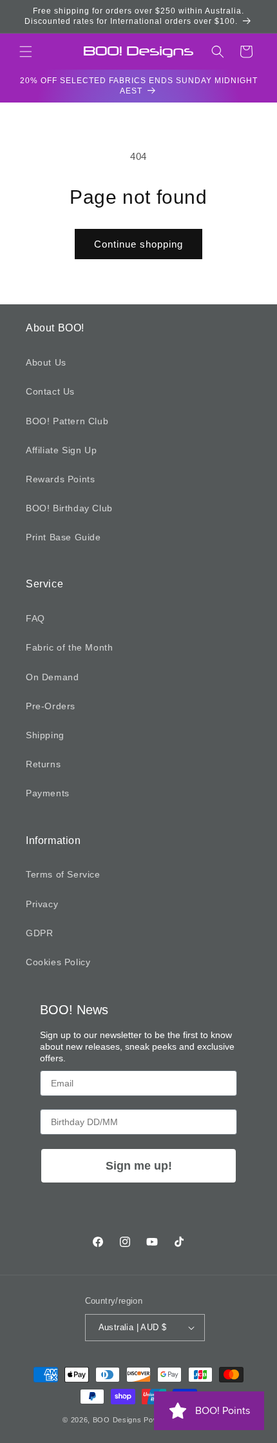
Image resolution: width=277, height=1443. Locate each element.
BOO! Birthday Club (69, 508)
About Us (46, 362)
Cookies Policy (58, 962)
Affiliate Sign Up (61, 450)
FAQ (35, 618)
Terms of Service (63, 874)
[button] (26, 51)
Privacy (42, 904)
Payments (48, 793)
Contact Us (50, 391)
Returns (43, 764)
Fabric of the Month (69, 647)
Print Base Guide (63, 537)
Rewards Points (60, 479)
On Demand (52, 677)
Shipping (45, 735)
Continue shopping (138, 244)
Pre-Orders (50, 706)
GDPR (39, 933)
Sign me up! (139, 1165)
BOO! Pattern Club (67, 421)
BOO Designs (117, 1420)
